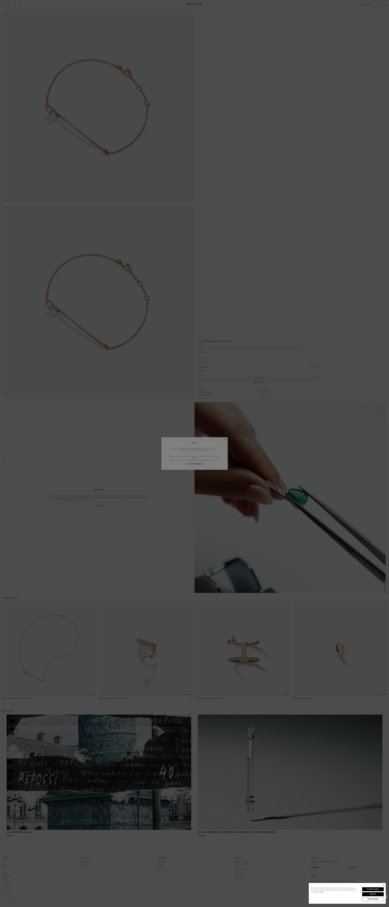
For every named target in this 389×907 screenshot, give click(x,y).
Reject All (373, 894)
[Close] (383, 885)
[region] (347, 893)
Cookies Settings (373, 899)
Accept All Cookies (373, 889)
